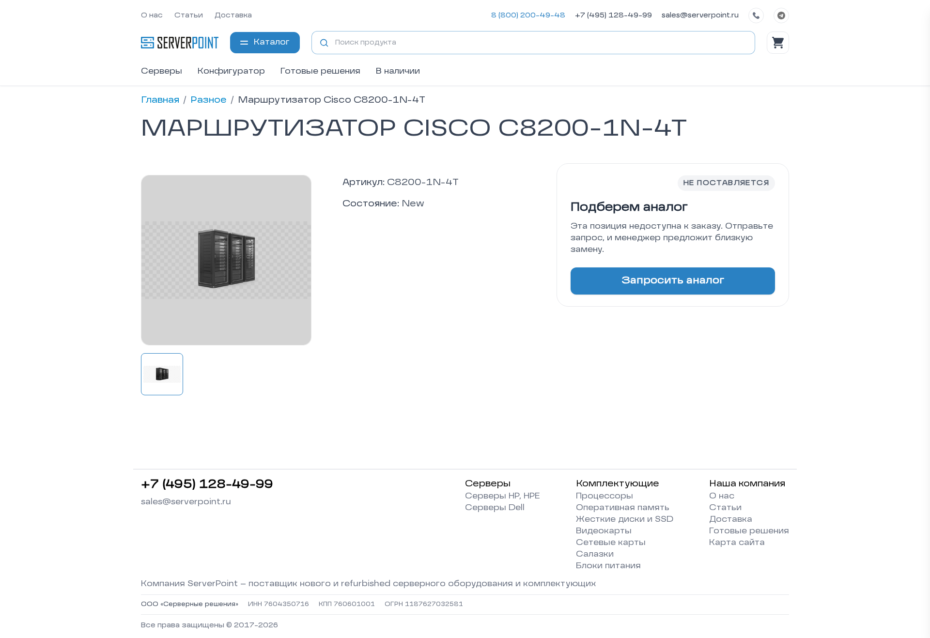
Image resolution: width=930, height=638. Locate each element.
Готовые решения (320, 72)
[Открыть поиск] (324, 42)
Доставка (233, 15)
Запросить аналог (672, 281)
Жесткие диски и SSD (624, 520)
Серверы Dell (495, 508)
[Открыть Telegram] (781, 15)
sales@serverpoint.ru (700, 15)
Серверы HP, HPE (502, 496)
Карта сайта (737, 543)
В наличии (398, 72)
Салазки (595, 555)
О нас (152, 15)
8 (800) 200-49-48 (528, 15)
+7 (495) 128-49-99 (613, 15)
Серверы (161, 72)
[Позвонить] (756, 15)
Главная (160, 100)
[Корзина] (778, 42)
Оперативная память (622, 508)
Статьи (188, 15)
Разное (208, 100)
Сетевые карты (611, 543)
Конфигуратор (231, 72)
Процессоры (604, 496)
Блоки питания (608, 566)
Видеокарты (604, 531)
